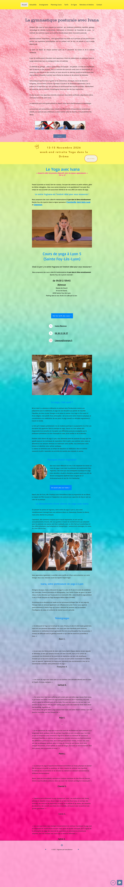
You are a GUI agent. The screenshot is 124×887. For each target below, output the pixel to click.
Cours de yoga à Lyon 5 (62, 253)
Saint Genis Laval (83, 202)
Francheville (71, 202)
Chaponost (38, 204)
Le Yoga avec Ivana (63, 169)
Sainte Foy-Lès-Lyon (62, 258)
